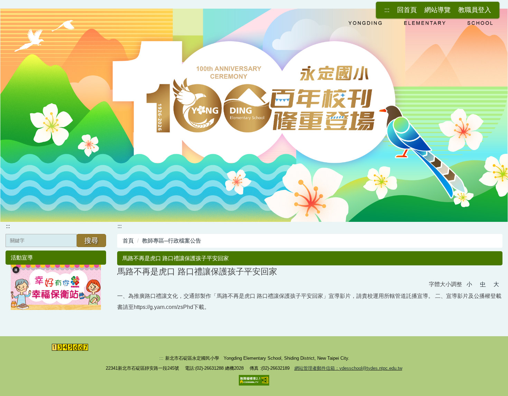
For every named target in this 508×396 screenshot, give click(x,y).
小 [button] (469, 284)
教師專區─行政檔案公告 (171, 241)
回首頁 (407, 9)
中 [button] (483, 284)
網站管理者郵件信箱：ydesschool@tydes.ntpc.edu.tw (348, 368)
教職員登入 (474, 9)
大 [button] (496, 284)
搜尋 (91, 240)
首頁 (128, 241)
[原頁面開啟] (254, 115)
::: (386, 9)
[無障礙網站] (254, 380)
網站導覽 (437, 9)
